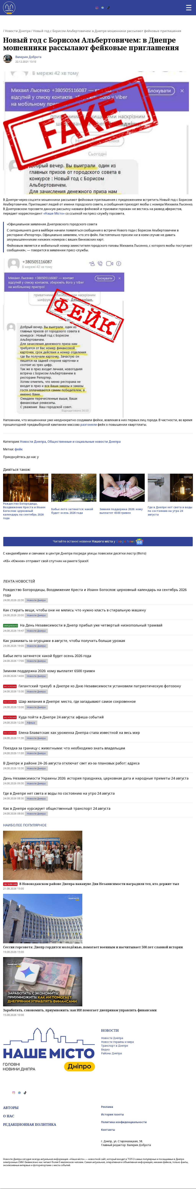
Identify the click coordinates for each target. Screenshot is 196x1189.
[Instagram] (97, 7)
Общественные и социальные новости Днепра (84, 441)
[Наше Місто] (9, 8)
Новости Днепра (17, 31)
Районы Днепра (111, 1053)
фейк (19, 449)
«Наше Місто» (54, 213)
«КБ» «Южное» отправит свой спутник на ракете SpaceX (45, 561)
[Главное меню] (189, 7)
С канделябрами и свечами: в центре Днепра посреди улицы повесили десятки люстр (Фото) (74, 553)
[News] (102, 7)
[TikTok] (108, 7)
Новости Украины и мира (117, 1042)
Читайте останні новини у (94, 541)
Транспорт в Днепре (114, 1045)
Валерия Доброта (28, 57)
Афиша (31, 722)
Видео (105, 1049)
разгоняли (88, 424)
